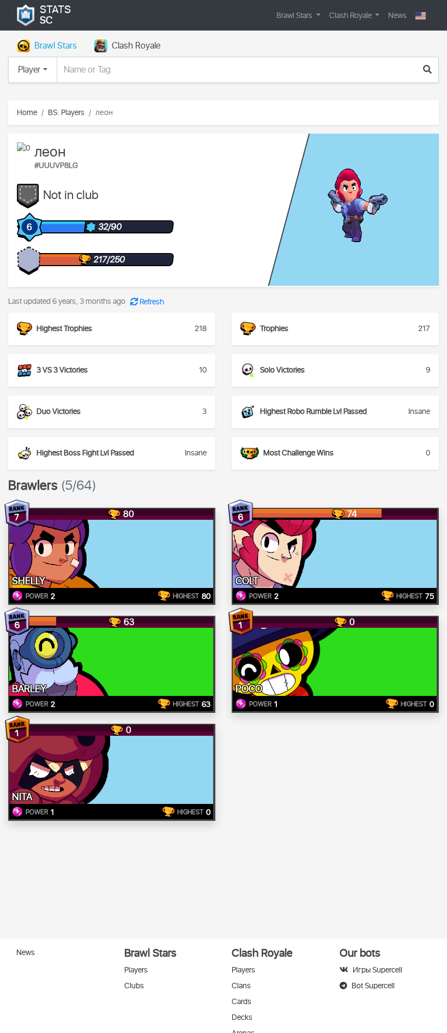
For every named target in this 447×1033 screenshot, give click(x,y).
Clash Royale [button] (351, 15)
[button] (420, 15)
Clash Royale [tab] (136, 45)
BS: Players (66, 112)
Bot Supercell (373, 986)
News (397, 15)
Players (136, 970)
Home (27, 112)
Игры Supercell (377, 970)
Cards (241, 1001)
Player (29, 69)
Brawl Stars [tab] (55, 45)
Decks (242, 1017)
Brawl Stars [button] (295, 15)
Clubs (134, 986)
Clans (241, 986)
